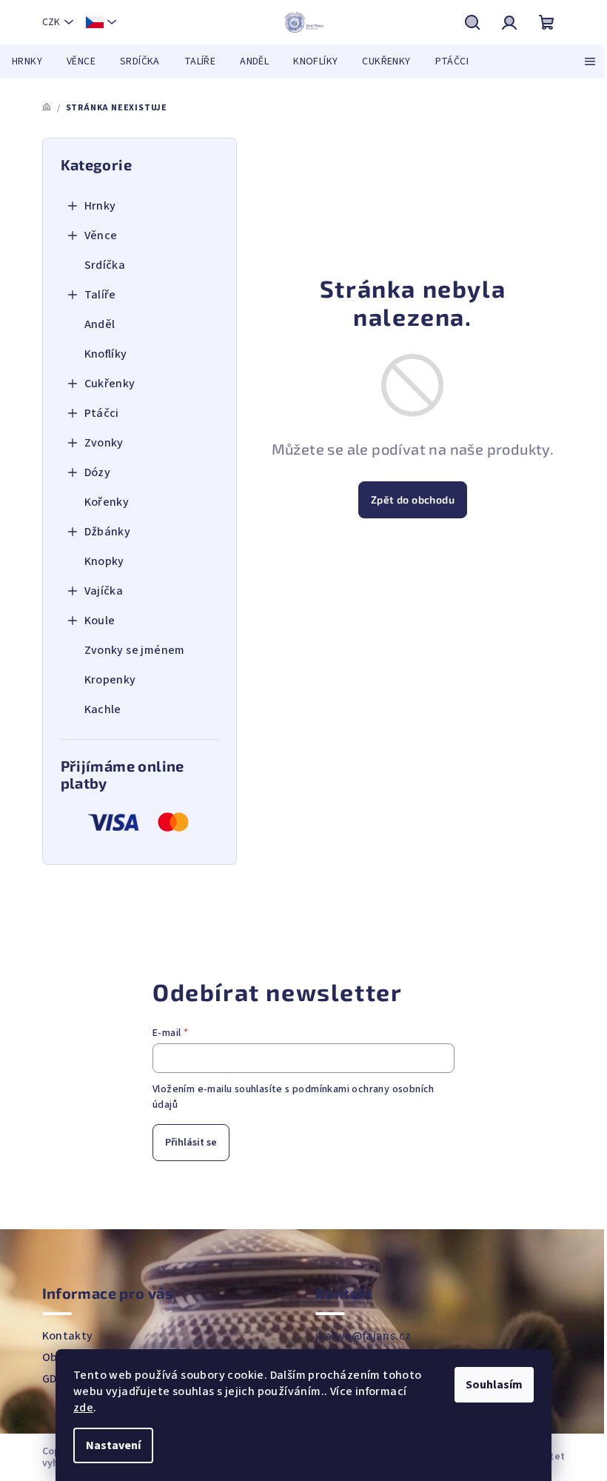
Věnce (101, 235)
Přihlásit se (191, 1142)
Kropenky (110, 680)
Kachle (102, 709)
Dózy (97, 472)
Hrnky (100, 206)
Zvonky (104, 443)
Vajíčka (104, 591)
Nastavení (113, 1445)
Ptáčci (101, 413)
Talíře (100, 295)
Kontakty (67, 1336)
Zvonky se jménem (134, 650)
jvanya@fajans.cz (363, 1336)
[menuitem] (27, 61)
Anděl (99, 324)
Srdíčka (105, 265)
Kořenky (107, 502)
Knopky (104, 561)
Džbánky (107, 532)
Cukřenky (109, 383)
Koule (99, 620)
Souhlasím (494, 1385)
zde (83, 1408)
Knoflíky (105, 354)
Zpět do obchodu (413, 499)
